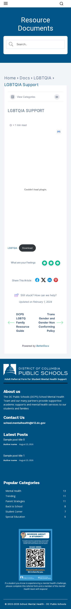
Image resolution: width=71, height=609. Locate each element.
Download (27, 248)
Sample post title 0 (14, 439)
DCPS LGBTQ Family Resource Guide (22, 322)
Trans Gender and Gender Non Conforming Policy (46, 322)
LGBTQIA (43, 78)
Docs (25, 78)
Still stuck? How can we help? (39, 295)
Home (10, 78)
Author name (10, 444)
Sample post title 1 (14, 455)
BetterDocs (42, 345)
